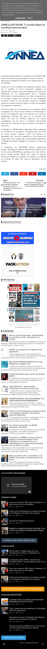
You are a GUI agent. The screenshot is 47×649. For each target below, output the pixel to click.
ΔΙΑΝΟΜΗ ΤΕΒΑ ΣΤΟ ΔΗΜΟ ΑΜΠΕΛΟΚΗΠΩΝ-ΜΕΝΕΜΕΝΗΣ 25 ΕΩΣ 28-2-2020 (26, 601)
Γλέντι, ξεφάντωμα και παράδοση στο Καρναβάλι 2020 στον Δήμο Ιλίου (27, 609)
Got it (30, 18)
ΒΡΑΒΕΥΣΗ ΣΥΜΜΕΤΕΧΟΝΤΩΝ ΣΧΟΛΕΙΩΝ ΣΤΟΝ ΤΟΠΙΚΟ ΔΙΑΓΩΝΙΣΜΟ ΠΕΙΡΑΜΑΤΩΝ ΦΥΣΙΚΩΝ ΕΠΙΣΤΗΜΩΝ (27, 531)
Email (19, 35)
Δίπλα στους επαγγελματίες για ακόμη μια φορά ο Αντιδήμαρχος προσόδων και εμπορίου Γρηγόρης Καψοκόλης (27, 413)
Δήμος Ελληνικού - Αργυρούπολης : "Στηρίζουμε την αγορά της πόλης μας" (24, 387)
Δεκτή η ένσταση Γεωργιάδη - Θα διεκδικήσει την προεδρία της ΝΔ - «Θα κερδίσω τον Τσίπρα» (26, 337)
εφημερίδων (29, 327)
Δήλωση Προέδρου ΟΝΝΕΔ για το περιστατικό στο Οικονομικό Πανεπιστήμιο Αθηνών (27, 627)
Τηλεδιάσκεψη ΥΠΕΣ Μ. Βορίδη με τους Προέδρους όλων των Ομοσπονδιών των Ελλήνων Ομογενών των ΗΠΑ (23, 209)
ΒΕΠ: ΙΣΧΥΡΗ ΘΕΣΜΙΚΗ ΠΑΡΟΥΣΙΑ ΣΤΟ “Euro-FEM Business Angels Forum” (26, 363)
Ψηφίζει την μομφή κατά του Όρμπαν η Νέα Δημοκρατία (25, 351)
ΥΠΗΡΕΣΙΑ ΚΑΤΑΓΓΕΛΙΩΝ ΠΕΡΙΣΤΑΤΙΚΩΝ (19, 540)
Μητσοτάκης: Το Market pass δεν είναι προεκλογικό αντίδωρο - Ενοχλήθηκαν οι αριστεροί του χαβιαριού (24, 553)
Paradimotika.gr (13, 643)
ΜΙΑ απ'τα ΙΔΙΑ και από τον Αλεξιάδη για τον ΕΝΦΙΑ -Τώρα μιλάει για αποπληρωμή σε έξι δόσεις (26, 458)
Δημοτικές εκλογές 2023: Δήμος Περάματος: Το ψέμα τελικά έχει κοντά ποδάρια (27, 503)
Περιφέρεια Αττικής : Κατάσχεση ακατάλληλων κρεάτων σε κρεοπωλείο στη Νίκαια (27, 618)
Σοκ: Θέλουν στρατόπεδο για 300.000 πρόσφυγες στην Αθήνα (23, 426)
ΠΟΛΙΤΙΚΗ (42, 169)
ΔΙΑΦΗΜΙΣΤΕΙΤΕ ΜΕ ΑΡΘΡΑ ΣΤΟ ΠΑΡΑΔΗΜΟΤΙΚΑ (22, 589)
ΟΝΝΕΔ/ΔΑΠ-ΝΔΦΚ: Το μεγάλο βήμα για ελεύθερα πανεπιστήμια (23, 26)
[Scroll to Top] (43, 644)
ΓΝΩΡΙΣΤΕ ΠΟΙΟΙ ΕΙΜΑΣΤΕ (13, 638)
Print (11, 35)
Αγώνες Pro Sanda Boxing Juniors (21, 521)
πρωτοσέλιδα (20, 327)
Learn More (20, 18)
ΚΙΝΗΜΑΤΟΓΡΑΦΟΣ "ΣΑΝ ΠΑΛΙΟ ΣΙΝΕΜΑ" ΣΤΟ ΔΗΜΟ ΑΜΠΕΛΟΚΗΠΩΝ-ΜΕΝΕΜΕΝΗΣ (26, 400)
